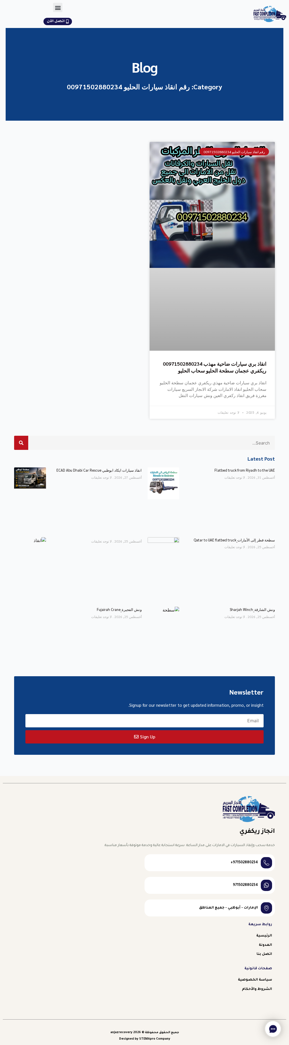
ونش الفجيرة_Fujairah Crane (119, 609)
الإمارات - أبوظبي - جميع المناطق (228, 908)
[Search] (21, 443)
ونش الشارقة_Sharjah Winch (252, 609)
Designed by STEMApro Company (144, 1039)
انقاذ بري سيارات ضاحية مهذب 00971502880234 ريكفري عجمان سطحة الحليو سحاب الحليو (214, 366)
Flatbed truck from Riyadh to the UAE (244, 470)
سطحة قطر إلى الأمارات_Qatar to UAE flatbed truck (234, 539)
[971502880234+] (266, 862)
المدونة (265, 945)
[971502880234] (266, 885)
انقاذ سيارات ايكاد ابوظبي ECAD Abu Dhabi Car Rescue (99, 470)
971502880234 (245, 885)
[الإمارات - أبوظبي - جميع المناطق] (266, 908)
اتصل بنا (264, 954)
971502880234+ (244, 863)
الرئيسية (264, 936)
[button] (57, 7)
